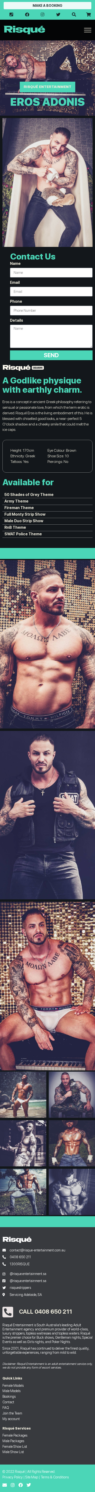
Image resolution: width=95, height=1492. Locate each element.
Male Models (11, 1391)
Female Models (13, 1385)
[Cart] (88, 14)
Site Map (31, 1477)
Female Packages (14, 1435)
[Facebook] (21, 1485)
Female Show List (14, 1446)
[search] (74, 14)
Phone (16, 301)
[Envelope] (4, 1485)
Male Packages (13, 1441)
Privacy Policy (12, 1477)
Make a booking (47, 6)
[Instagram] (12, 1485)
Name (15, 263)
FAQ (5, 1407)
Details (16, 320)
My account (11, 1419)
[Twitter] (29, 1485)
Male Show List (13, 1452)
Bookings (9, 1396)
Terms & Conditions (55, 1477)
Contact (8, 1402)
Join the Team (12, 1413)
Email (15, 282)
